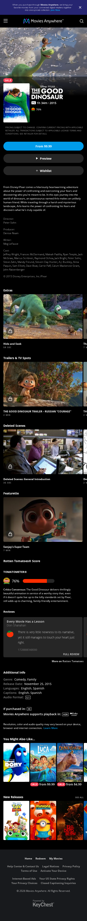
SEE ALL (79, 797)
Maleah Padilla (53, 254)
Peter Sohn (9, 222)
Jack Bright (60, 258)
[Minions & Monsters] (43, 820)
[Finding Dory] (16, 762)
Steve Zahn (9, 262)
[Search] (82, 21)
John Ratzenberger (14, 269)
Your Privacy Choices (24, 883)
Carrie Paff (45, 266)
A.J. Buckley (65, 262)
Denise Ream (11, 233)
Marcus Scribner (23, 258)
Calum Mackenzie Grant (65, 266)
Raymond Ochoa (43, 258)
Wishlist (46, 171)
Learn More (51, 728)
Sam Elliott (18, 266)
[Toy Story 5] (16, 820)
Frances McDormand (32, 254)
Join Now (55, 9)
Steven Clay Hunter (46, 262)
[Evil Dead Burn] (70, 820)
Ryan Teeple (70, 254)
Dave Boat (32, 266)
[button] (43, 316)
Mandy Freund (26, 262)
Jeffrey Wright (11, 254)
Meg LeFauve (10, 244)
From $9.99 (43, 146)
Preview (46, 158)
